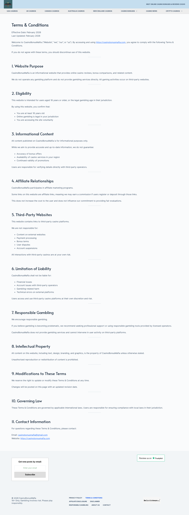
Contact (107, 505)
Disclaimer (95, 501)
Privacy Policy (75, 498)
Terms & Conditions (93, 498)
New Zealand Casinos (102, 11)
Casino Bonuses (128, 11)
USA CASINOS (12, 11)
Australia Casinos (76, 11)
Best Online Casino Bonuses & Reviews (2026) (165, 4)
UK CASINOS (31, 11)
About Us (96, 505)
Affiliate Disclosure (78, 501)
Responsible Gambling (78, 505)
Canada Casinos (52, 11)
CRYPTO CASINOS (173, 11)
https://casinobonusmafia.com (110, 42)
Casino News (151, 11)
